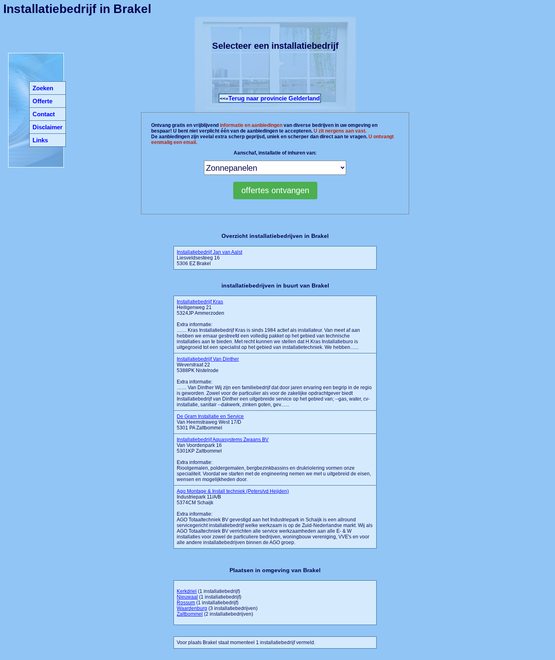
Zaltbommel (190, 614)
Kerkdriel (187, 591)
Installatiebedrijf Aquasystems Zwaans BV (223, 439)
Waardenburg (192, 608)
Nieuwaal (187, 597)
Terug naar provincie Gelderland (274, 98)
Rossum (186, 603)
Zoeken (43, 88)
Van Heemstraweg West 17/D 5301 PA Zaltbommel (210, 422)
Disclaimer (48, 127)
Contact (44, 114)
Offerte (42, 101)
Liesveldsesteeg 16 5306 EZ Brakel (209, 257)
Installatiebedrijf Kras (200, 302)
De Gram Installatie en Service (210, 416)
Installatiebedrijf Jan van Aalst (209, 252)
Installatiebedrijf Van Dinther (208, 359)
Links (40, 140)
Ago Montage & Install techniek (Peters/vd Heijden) (233, 491)
